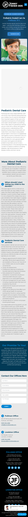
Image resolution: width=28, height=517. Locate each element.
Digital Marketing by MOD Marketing (14, 515)
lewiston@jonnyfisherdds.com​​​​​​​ (14, 498)
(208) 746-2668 (5, 439)
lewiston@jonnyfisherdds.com (10, 441)
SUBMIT (6, 406)
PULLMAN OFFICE (14, 452)
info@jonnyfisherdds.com (8, 425)
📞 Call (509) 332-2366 (14, 34)
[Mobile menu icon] (25, 4)
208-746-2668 (16, 496)
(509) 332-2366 (5, 423)
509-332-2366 (16, 458)
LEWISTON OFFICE (14, 490)
